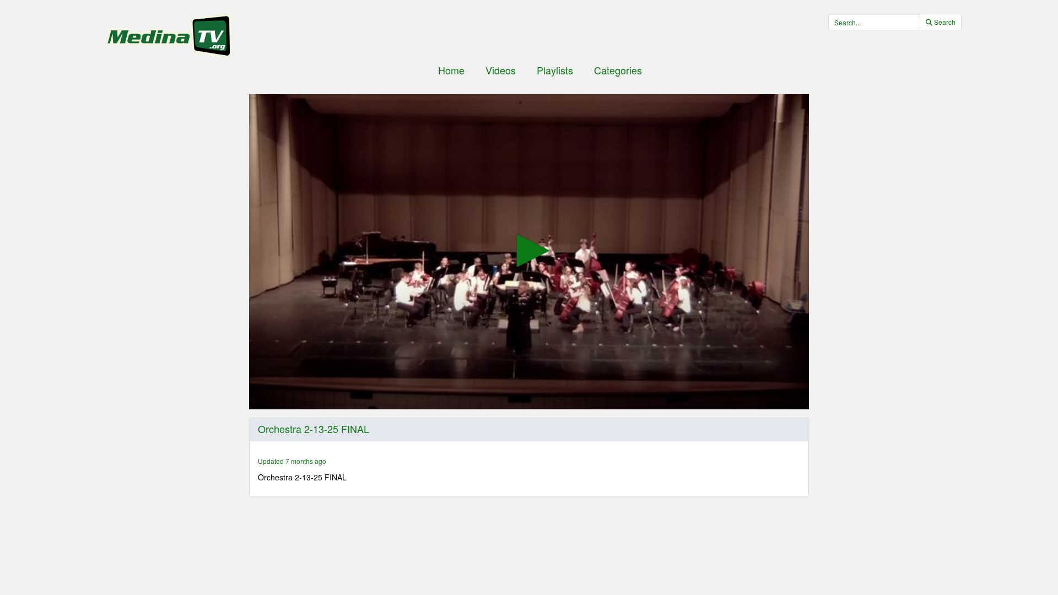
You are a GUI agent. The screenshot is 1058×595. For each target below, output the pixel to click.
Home (451, 70)
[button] (529, 250)
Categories (618, 70)
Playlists (555, 70)
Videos (500, 70)
